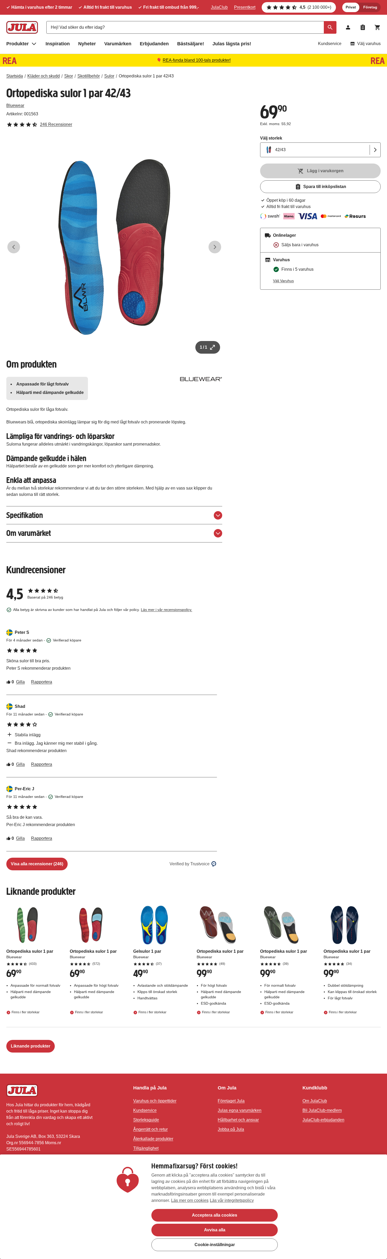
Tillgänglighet (145, 1148)
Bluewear (15, 105)
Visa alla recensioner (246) (37, 864)
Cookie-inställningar (215, 1244)
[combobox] (191, 27)
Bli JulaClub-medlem (322, 1110)
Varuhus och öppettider (154, 1101)
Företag (370, 7)
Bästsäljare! (190, 43)
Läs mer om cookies (190, 1200)
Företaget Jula (231, 1101)
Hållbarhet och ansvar (238, 1120)
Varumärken (117, 43)
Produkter (17, 43)
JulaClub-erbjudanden (323, 1120)
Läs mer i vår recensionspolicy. (166, 610)
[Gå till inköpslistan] (362, 27)
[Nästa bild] (215, 247)
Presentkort (244, 7)
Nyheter (87, 43)
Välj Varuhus (283, 281)
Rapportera (41, 682)
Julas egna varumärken (239, 1110)
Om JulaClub (314, 1101)
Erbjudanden (154, 43)
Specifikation (24, 515)
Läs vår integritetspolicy (232, 1200)
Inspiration (58, 43)
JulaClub (219, 7)
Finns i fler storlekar (25, 1012)
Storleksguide (146, 1120)
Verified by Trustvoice (190, 864)
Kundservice (329, 43)
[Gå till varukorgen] (377, 27)
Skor (68, 76)
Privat (351, 7)
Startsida (14, 76)
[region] (193, 1206)
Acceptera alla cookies (214, 1215)
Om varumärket (28, 533)
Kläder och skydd (43, 76)
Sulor (109, 76)
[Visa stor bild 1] (114, 247)
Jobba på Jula (231, 1129)
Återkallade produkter (153, 1139)
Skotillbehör (88, 76)
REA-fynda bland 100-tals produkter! (197, 60)
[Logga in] (348, 27)
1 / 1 (203, 347)
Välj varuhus (369, 43)
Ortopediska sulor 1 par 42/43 (146, 76)
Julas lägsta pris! (231, 43)
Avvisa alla (214, 1230)
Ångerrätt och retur (150, 1129)
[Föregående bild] (13, 247)
